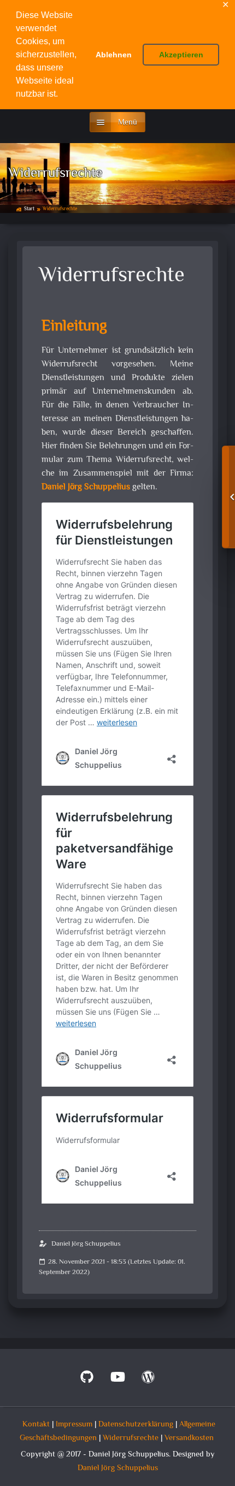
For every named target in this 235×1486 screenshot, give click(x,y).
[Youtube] (117, 1380)
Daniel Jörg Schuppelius (86, 487)
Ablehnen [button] (114, 54)
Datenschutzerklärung (135, 1424)
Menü (127, 122)
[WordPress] (148, 1380)
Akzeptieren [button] (181, 54)
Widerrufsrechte (130, 1438)
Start (29, 209)
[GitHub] (87, 1380)
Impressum (74, 1424)
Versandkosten (189, 1438)
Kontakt (36, 1424)
